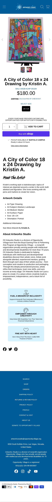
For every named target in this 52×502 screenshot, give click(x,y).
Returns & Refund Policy (26, 400)
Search (26, 379)
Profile (26, 410)
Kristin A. (25, 228)
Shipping (15, 99)
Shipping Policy (26, 394)
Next (49, 39)
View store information (19, 146)
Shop (26, 384)
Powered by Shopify (24, 484)
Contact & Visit (26, 415)
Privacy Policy (26, 405)
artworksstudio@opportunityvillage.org (26, 439)
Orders (26, 389)
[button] (4, 7)
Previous (2, 39)
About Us (26, 420)
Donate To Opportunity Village (26, 425)
